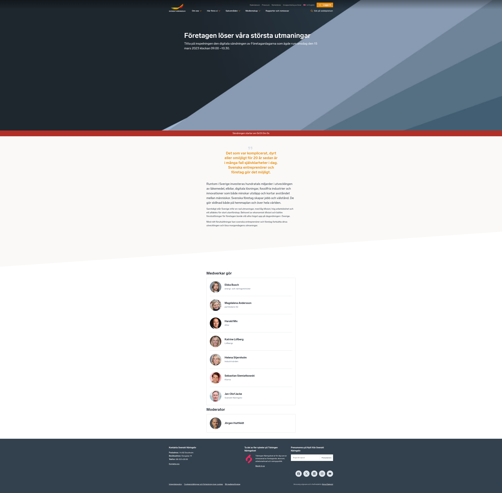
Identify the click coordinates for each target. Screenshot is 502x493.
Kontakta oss (174, 464)
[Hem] (177, 8)
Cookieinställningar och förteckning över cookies (203, 484)
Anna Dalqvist (327, 484)
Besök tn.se (260, 466)
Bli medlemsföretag (232, 484)
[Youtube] (330, 474)
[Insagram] (322, 474)
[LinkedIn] (314, 474)
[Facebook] (298, 474)
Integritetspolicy (175, 484)
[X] (306, 474)
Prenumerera (326, 458)
